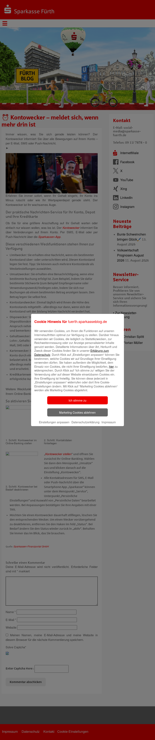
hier (111, 366)
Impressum (109, 422)
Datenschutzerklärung (85, 422)
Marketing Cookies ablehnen (77, 412)
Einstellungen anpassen (54, 422)
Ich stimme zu (77, 400)
